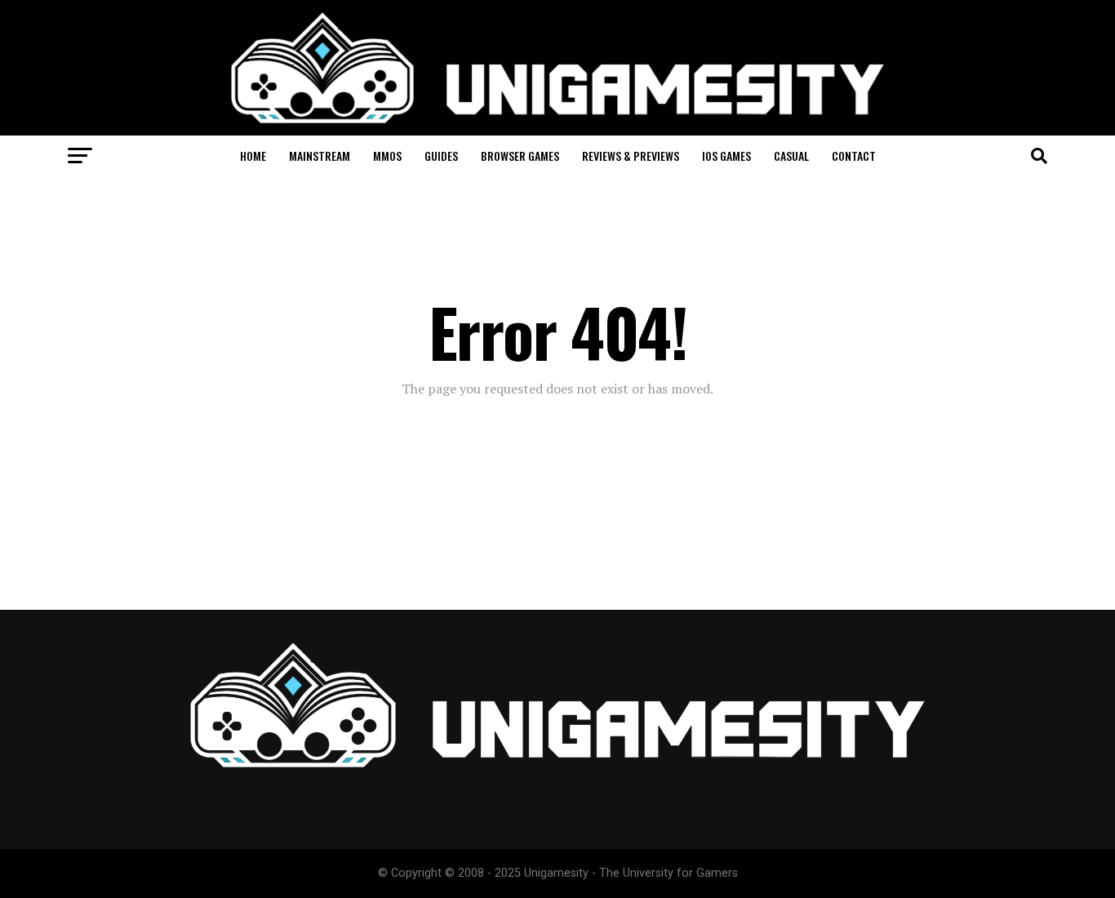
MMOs (387, 155)
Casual (791, 155)
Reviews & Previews (630, 155)
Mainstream (319, 155)
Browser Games (520, 155)
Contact (854, 155)
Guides (441, 155)
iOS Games (726, 155)
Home (253, 155)
